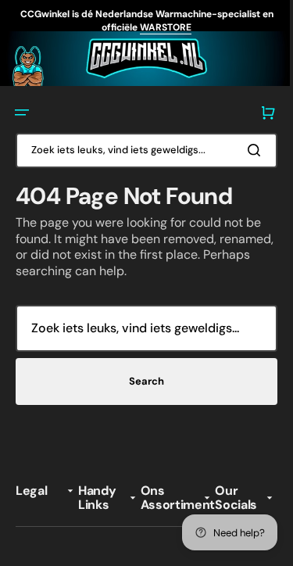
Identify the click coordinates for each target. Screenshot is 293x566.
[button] (22, 110)
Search (141, 379)
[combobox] (141, 147)
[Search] (245, 148)
